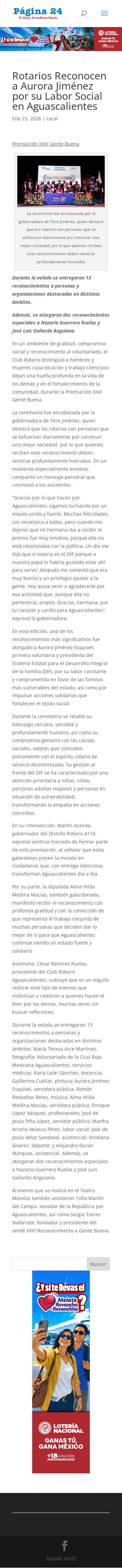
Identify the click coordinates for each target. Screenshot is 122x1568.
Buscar (98, 1264)
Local (52, 118)
